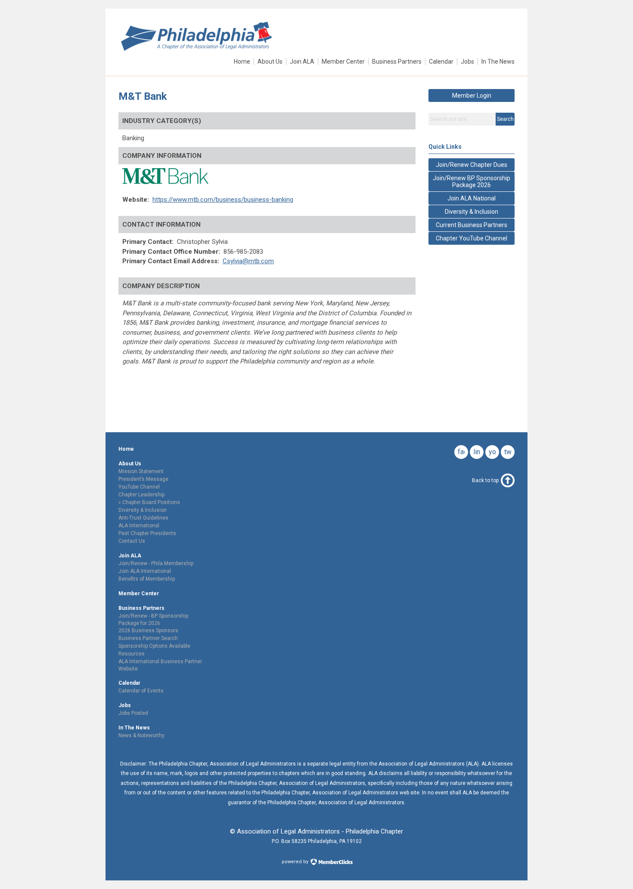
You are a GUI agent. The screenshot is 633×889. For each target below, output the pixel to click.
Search (505, 119)
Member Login (471, 95)
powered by (296, 861)
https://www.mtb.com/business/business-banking (222, 199)
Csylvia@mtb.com (248, 261)
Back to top (485, 480)
